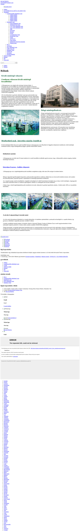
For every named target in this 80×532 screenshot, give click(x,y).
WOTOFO (12, 39)
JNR (11, 29)
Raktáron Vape (10, 50)
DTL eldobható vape (12, 47)
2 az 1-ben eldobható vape (16, 26)
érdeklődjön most (5, 255)
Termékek (6, 12)
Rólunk (5, 57)
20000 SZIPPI (13, 16)
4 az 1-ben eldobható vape (16, 27)
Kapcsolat (6, 60)
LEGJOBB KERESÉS (62, 256)
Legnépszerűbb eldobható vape (14, 13)
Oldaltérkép (38, 256)
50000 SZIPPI (13, 20)
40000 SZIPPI (13, 19)
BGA (8, 44)
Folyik (11, 33)
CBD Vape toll (10, 48)
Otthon (5, 9)
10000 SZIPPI (13, 15)
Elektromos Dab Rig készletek (17, 41)
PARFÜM (9, 51)
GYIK (5, 265)
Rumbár (12, 32)
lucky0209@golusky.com (15, 290)
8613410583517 (12, 318)
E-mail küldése (7, 306)
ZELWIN (12, 30)
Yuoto (11, 37)
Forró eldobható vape (15, 23)
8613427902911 (10, 291)
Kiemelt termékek (30, 256)
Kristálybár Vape (14, 36)
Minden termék (45, 256)
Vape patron (13, 40)
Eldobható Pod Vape (15, 25)
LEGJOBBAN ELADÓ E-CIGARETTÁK (15, 10)
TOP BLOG (53, 256)
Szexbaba (9, 53)
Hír (4, 58)
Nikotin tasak (13, 43)
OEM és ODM (7, 55)
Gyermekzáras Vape (15, 34)
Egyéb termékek (11, 54)
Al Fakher (9, 46)
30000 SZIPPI (13, 18)
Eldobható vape (11, 22)
